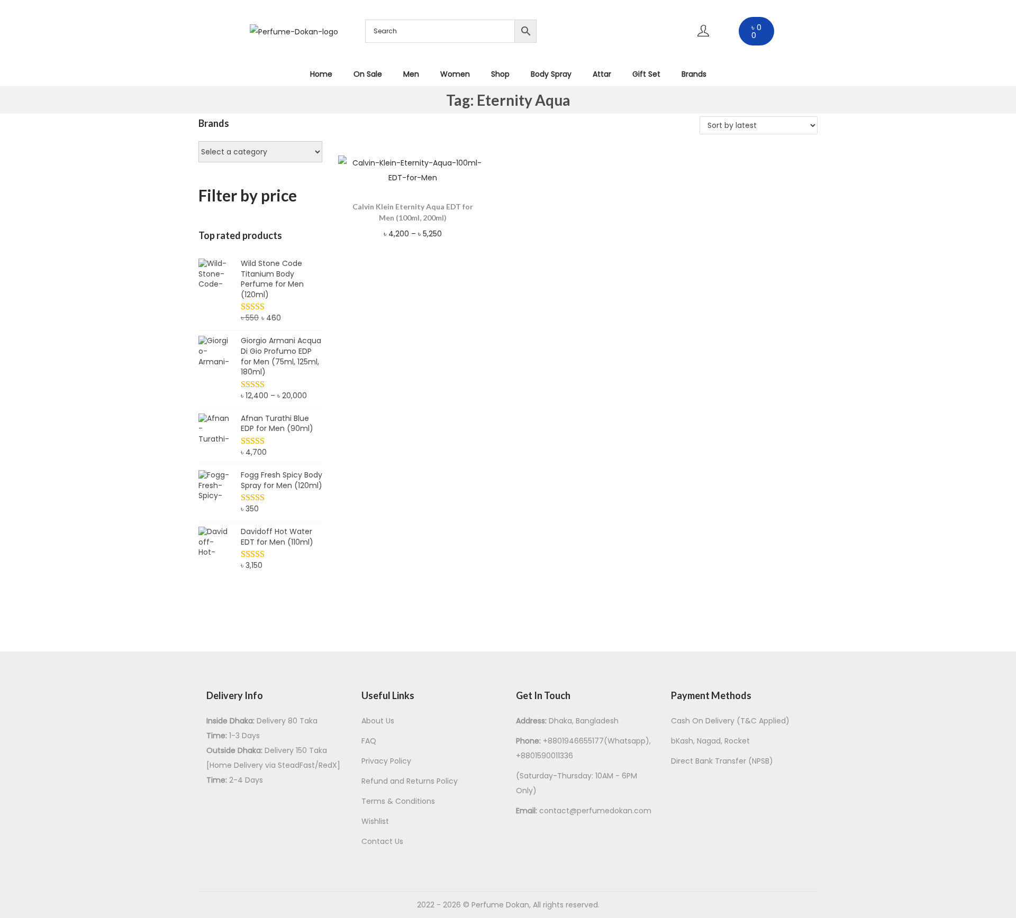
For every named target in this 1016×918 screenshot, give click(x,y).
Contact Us (382, 841)
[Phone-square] (644, 44)
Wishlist (375, 821)
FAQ (368, 741)
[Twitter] (613, 44)
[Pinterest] (644, 13)
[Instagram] (613, 13)
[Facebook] (582, 13)
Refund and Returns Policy (409, 781)
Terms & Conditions (398, 801)
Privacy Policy (386, 761)
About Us (377, 720)
